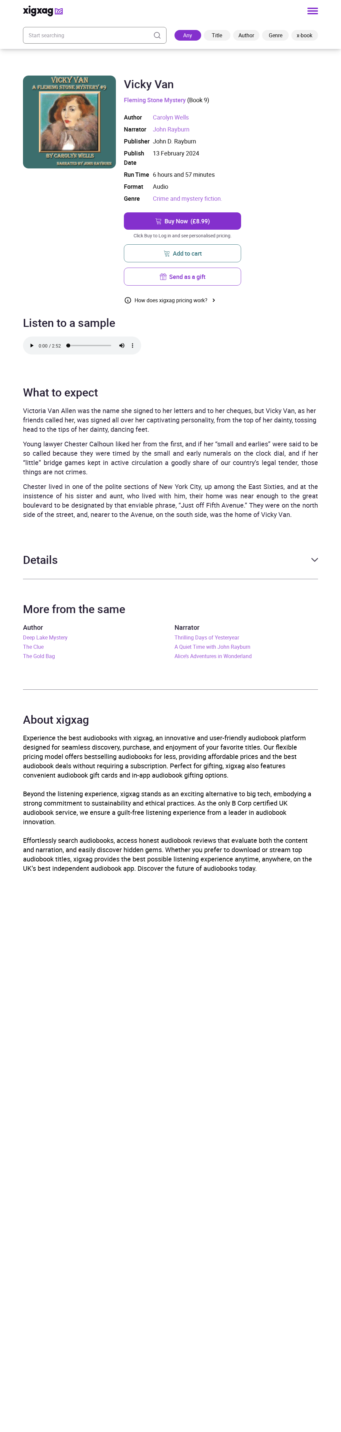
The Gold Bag (39, 656)
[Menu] (312, 11)
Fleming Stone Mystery (155, 100)
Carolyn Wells (171, 117)
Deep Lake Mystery (45, 637)
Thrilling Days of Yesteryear (206, 637)
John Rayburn (171, 129)
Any (187, 35)
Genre (275, 35)
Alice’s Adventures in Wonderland (213, 656)
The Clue (33, 646)
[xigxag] (43, 11)
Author (246, 35)
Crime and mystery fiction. (187, 198)
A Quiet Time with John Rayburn (212, 646)
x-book (304, 35)
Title (217, 35)
